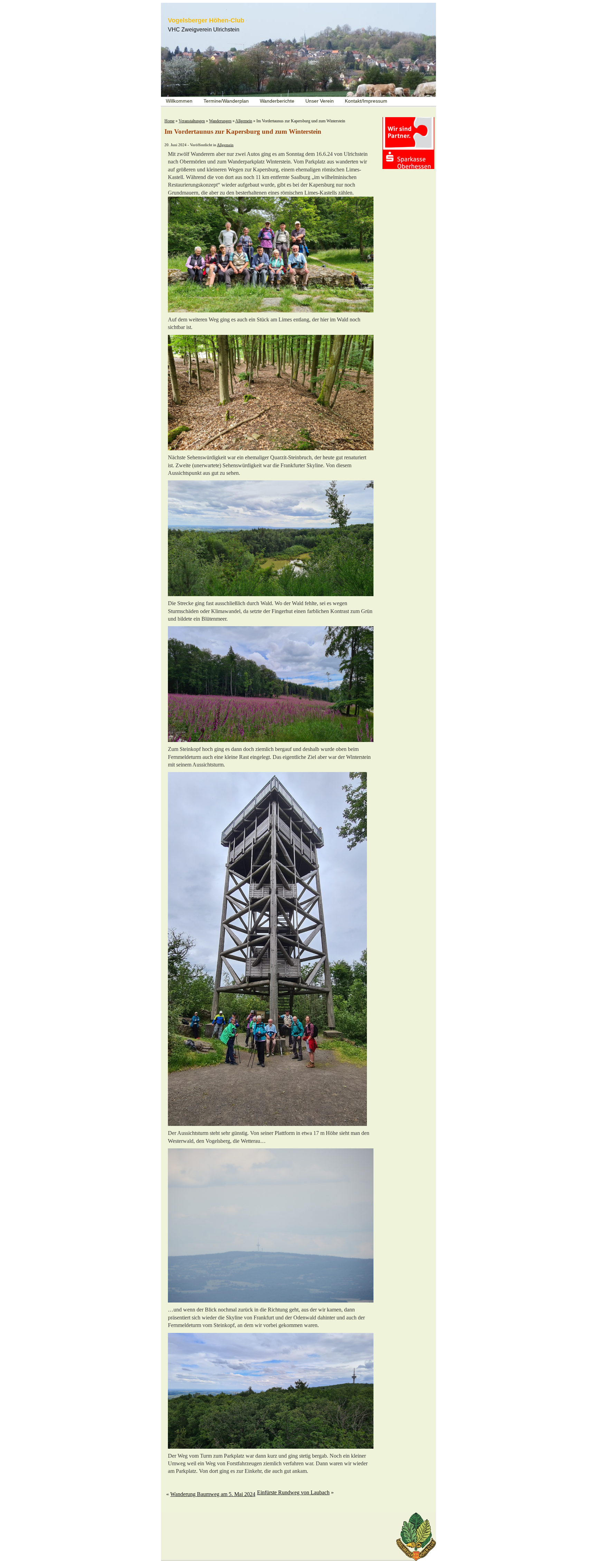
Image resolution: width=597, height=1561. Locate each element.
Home (169, 121)
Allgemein (243, 121)
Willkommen (179, 101)
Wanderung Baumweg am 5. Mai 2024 (212, 1494)
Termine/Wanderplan (226, 101)
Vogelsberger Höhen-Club (206, 20)
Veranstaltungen (192, 121)
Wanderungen (220, 121)
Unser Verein (319, 101)
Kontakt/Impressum (366, 101)
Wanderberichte (277, 101)
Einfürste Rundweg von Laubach (293, 1492)
